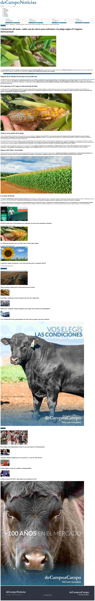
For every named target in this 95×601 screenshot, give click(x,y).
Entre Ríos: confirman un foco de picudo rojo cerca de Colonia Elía (20, 298)
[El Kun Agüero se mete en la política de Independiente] (5, 465)
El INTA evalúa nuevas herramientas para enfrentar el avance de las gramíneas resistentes (26, 223)
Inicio (4, 8)
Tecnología (5, 16)
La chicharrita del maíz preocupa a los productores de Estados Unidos (18, 73)
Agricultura (5, 11)
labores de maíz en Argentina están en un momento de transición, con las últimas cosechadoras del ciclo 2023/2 (26, 79)
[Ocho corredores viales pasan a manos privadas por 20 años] (14, 284)
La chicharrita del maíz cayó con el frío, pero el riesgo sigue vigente (20, 243)
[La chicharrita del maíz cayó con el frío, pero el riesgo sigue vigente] (14, 240)
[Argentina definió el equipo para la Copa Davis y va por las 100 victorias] (5, 455)
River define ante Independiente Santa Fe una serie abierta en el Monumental (23, 447)
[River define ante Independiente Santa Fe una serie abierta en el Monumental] (14, 444)
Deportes (5, 13)
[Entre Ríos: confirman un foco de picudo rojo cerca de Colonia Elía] (5, 295)
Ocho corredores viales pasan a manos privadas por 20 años (18, 287)
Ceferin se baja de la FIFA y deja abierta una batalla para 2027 (19, 479)
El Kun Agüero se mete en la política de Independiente (16, 468)
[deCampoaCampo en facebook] (47, 590)
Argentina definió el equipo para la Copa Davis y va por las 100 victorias (21, 457)
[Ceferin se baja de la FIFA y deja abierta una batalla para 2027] (5, 476)
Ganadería (5, 14)
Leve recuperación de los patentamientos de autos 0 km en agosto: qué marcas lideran (25, 319)
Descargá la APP (48, 595)
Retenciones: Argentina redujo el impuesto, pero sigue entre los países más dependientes (25, 308)
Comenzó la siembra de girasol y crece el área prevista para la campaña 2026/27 (23, 263)
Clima (4, 12)
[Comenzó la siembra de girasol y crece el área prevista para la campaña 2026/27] (14, 260)
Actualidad (5, 9)
